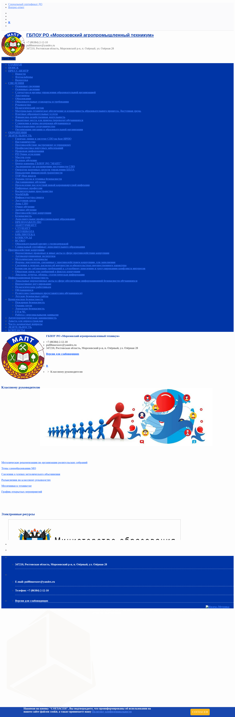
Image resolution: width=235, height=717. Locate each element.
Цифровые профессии (28, 188)
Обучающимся (24, 290)
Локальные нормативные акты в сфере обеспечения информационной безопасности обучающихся (76, 280)
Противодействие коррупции (33, 212)
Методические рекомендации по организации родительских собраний (44, 462)
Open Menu (8, 58)
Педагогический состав (29, 107)
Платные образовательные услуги (36, 114)
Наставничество (25, 141)
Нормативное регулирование (33, 283)
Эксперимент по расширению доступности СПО (45, 166)
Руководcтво (23, 104)
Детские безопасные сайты (31, 296)
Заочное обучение (26, 209)
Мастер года (22, 157)
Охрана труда (23, 305)
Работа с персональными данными (36, 314)
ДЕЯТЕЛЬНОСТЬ (20, 135)
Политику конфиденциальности (112, 711)
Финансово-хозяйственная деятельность (40, 117)
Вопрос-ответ (16, 7)
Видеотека (21, 80)
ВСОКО (20, 240)
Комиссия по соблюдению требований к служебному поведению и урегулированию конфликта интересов (80, 268)
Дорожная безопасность (30, 308)
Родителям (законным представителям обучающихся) (48, 293)
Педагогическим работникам (33, 286)
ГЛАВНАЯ (15, 64)
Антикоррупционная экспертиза (35, 256)
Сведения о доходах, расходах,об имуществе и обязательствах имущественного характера (70, 265)
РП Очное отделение (27, 154)
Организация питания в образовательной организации (49, 129)
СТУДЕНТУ (23, 228)
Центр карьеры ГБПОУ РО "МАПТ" (38, 163)
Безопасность (23, 215)
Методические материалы (31, 259)
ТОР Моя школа (25, 175)
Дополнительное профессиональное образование (45, 219)
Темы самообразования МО (18, 468)
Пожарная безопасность (30, 302)
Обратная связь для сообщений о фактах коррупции (47, 271)
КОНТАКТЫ (16, 330)
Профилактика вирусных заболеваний (39, 148)
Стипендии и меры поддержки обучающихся (43, 123)
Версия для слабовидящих (62, 353)
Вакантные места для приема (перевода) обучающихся (49, 120)
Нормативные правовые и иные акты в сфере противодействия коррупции (62, 253)
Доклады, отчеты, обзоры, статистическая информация (50, 274)
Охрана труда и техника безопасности (38, 178)
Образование (23, 98)
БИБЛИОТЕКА (25, 234)
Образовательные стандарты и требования (42, 101)
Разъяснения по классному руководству (26, 480)
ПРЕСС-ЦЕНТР (18, 70)
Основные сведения (27, 86)
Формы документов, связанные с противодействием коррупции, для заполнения (65, 262)
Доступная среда (25, 200)
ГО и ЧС (20, 311)
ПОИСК (13, 67)
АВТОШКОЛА (24, 231)
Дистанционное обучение (30, 181)
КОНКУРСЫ (23, 237)
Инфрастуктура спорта (29, 197)
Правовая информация (29, 151)
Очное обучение (25, 206)
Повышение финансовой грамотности (38, 172)
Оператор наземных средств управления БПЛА (44, 169)
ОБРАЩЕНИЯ (17, 132)
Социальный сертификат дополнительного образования (50, 246)
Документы (22, 95)
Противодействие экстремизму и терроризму (43, 144)
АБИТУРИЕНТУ (26, 225)
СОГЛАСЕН (200, 711)
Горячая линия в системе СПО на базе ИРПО (43, 138)
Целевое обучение (26, 160)
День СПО (21, 203)
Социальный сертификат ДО (25, 4)
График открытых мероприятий (21, 491)
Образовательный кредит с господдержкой (41, 243)
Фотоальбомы (24, 76)
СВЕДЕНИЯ (16, 83)
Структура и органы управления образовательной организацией (55, 92)
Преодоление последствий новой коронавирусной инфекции (52, 185)
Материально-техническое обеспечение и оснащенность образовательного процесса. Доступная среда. (78, 110)
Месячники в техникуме (16, 485)
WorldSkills (22, 194)
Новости (20, 73)
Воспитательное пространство (34, 191)
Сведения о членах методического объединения (30, 474)
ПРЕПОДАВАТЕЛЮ (28, 222)
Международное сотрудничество (35, 126)
